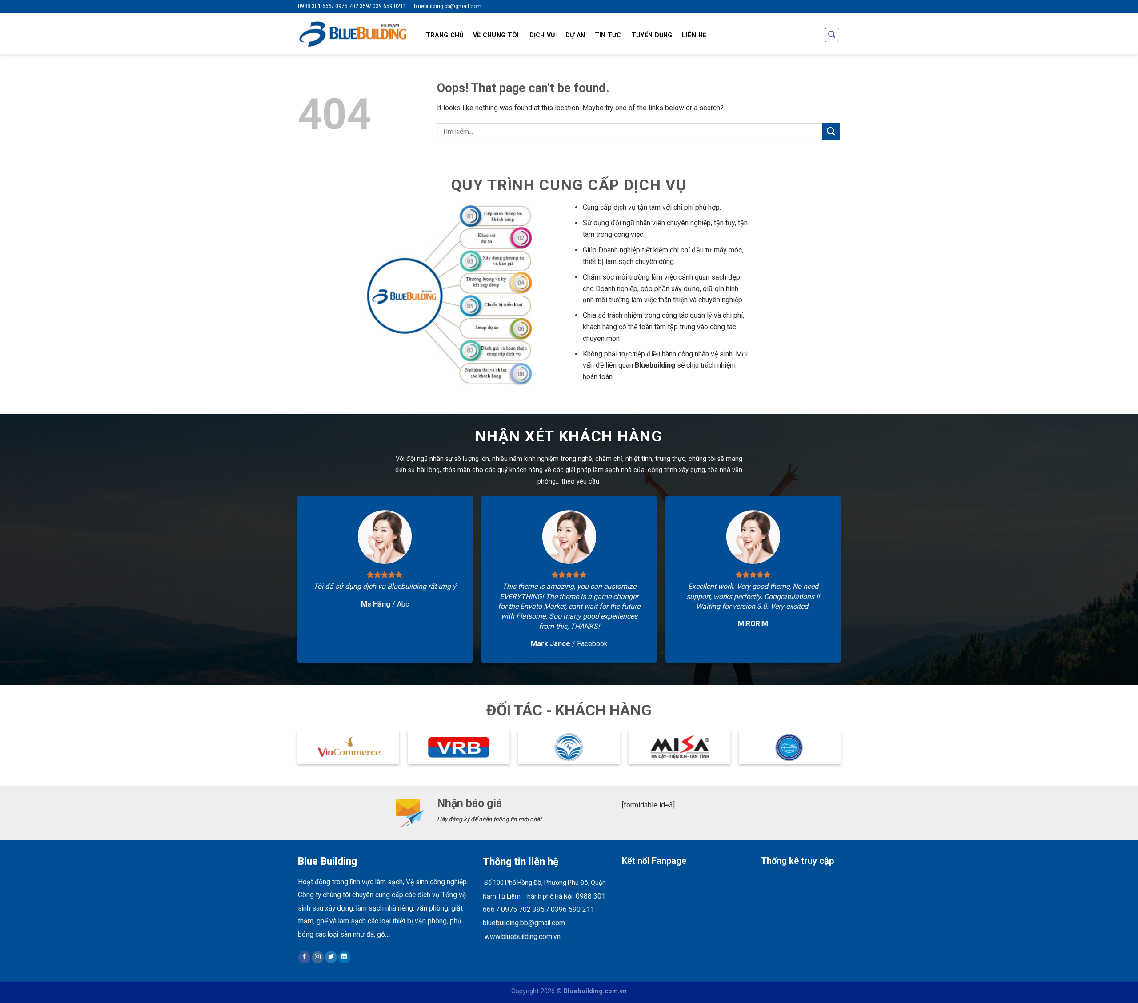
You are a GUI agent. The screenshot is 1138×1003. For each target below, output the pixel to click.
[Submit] (831, 131)
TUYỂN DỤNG (652, 35)
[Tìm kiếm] (832, 35)
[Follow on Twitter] (331, 957)
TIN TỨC (608, 35)
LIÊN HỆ (694, 35)
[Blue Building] (353, 33)
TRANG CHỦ (445, 35)
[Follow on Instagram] (318, 957)
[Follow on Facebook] (304, 957)
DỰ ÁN (575, 35)
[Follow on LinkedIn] (344, 957)
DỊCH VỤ (542, 35)
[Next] (840, 750)
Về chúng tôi (496, 35)
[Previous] (298, 750)
